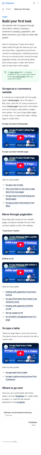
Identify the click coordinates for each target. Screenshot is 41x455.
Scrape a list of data (14, 185)
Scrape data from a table (16, 372)
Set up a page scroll (14, 313)
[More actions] (38, 3)
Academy (21, 402)
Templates (19, 396)
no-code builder (19, 76)
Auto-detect (15, 72)
